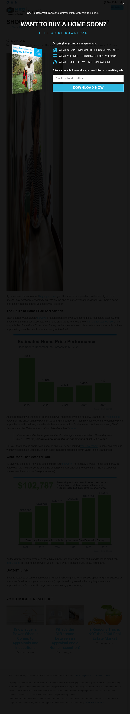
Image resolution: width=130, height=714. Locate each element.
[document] (65, 357)
